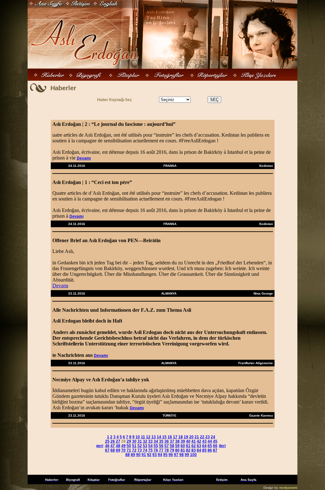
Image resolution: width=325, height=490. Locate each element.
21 (197, 437)
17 (175, 437)
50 (129, 446)
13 (153, 437)
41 (193, 441)
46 (107, 446)
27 (118, 441)
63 (199, 446)
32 (145, 441)
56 (161, 446)
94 (160, 455)
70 (123, 450)
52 (139, 446)
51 (134, 446)
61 (188, 446)
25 (107, 441)
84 (199, 450)
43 (204, 441)
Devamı (84, 158)
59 (177, 446)
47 (112, 446)
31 (139, 441)
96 (171, 455)
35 (161, 441)
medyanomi (288, 487)
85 (204, 450)
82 (188, 450)
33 (150, 441)
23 (207, 437)
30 (134, 441)
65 (210, 446)
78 (166, 450)
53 (145, 446)
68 (112, 450)
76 (156, 450)
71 (129, 450)
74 (145, 450)
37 (172, 441)
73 (139, 450)
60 (183, 446)
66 (215, 446)
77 (161, 450)
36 (166, 441)
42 (199, 441)
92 (149, 455)
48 (118, 446)
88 (127, 455)
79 (172, 450)
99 (187, 455)
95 (165, 455)
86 (210, 450)
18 (180, 437)
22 (202, 437)
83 (193, 450)
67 (107, 450)
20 (191, 437)
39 (183, 441)
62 (193, 446)
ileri (222, 446)
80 (177, 450)
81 (183, 450)
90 (138, 455)
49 (123, 446)
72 (134, 450)
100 (193, 455)
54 (150, 446)
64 (204, 446)
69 (118, 450)
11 (143, 437)
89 (133, 455)
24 (213, 437)
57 (166, 446)
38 (177, 441)
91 (144, 455)
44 (210, 441)
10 (138, 437)
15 (164, 437)
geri (99, 446)
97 (176, 455)
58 (172, 446)
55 (156, 446)
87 (215, 450)
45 (215, 441)
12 (148, 437)
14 (159, 437)
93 (154, 455)
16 (170, 437)
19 (186, 437)
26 (112, 441)
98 (181, 455)
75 (150, 450)
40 (188, 441)
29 (129, 441)
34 (156, 441)
